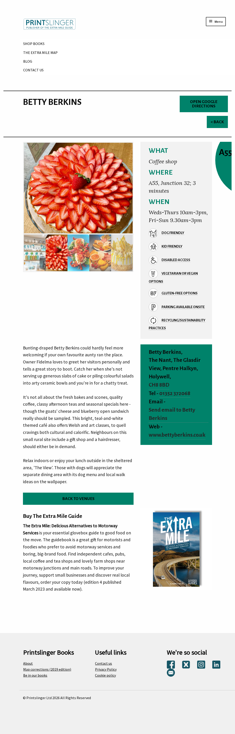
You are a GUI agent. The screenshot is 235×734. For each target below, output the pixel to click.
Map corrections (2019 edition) (47, 669)
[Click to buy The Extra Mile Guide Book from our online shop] (176, 548)
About (28, 663)
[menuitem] (127, 43)
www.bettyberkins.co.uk (177, 435)
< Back (217, 122)
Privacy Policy (106, 669)
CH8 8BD (159, 385)
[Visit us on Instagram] (201, 664)
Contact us (103, 663)
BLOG (27, 61)
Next (138, 199)
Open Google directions (203, 104)
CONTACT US (33, 70)
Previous (18, 199)
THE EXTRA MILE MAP (40, 52)
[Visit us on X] (186, 664)
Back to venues (78, 499)
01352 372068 (174, 393)
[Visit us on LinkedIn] (216, 664)
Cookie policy (105, 675)
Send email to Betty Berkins (172, 414)
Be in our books (35, 675)
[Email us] (171, 672)
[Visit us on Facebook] (171, 664)
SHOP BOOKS (34, 43)
